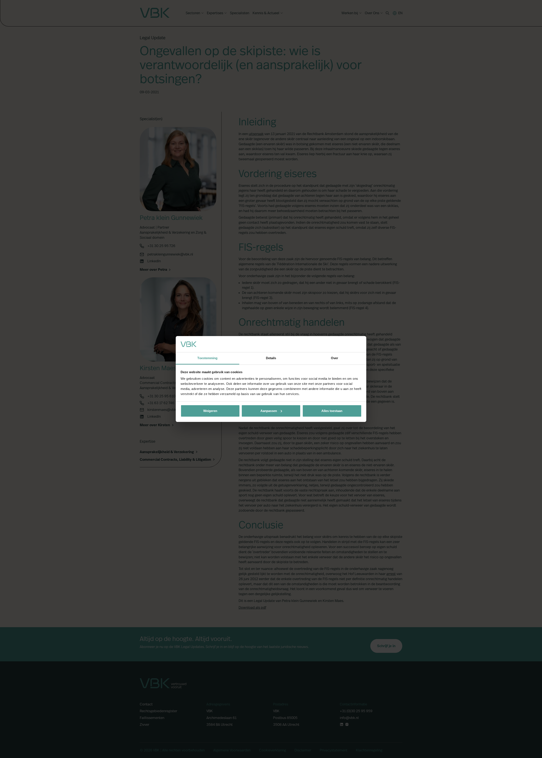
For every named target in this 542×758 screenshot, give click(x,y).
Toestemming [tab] (207, 358)
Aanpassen (268, 411)
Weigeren (210, 411)
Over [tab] (334, 358)
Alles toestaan (331, 411)
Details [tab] (271, 358)
